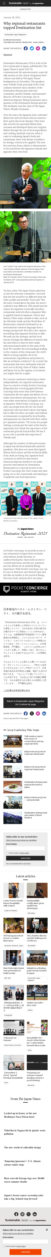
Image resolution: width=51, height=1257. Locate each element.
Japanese (7, 54)
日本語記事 (8, 1015)
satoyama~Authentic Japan (13, 946)
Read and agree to (19, 853)
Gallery (30, 1010)
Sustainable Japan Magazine (15, 35)
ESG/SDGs (31, 913)
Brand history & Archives (12, 1045)
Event (6, 1083)
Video (30, 1050)
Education (31, 1085)
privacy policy (24, 853)
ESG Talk (7, 978)
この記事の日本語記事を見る (16, 690)
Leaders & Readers (10, 911)
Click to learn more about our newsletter (21, 840)
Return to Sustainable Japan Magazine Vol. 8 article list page (25, 703)
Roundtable (31, 946)
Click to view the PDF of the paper (15, 718)
